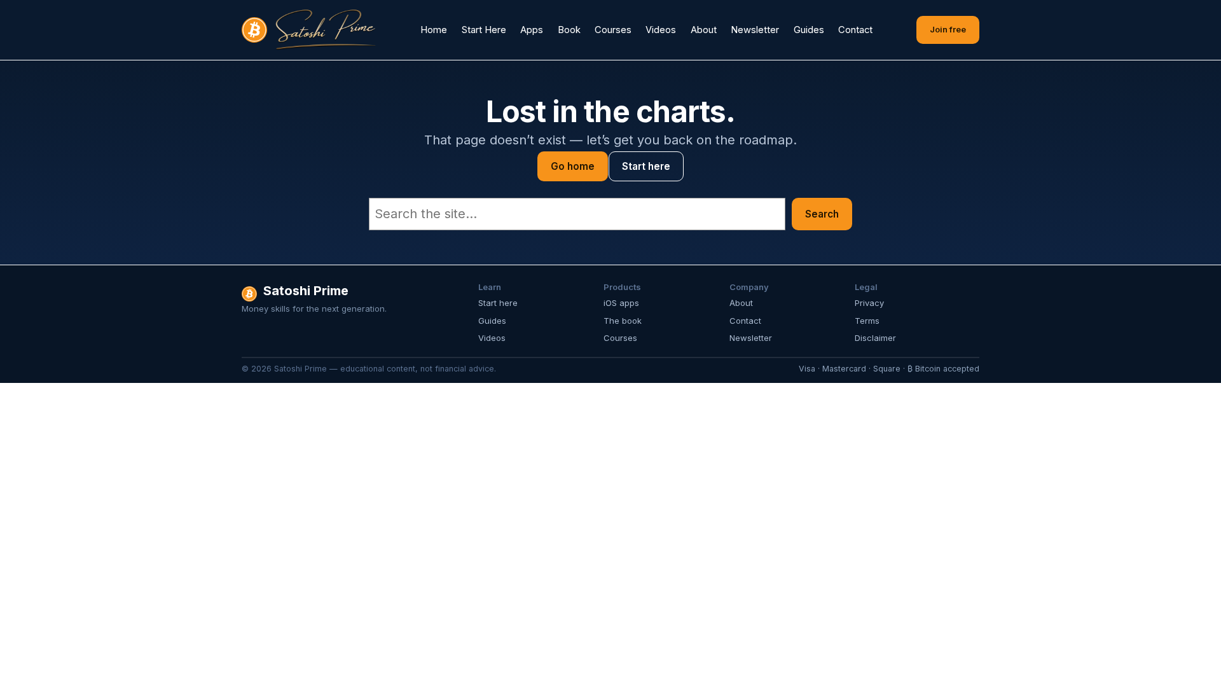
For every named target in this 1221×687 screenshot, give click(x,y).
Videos (492, 338)
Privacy (869, 303)
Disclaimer (875, 338)
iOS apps (621, 303)
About (741, 303)
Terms (867, 321)
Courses (620, 338)
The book (623, 321)
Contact (745, 321)
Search (822, 214)
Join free (948, 29)
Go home (573, 166)
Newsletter (750, 338)
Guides (492, 321)
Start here (646, 166)
